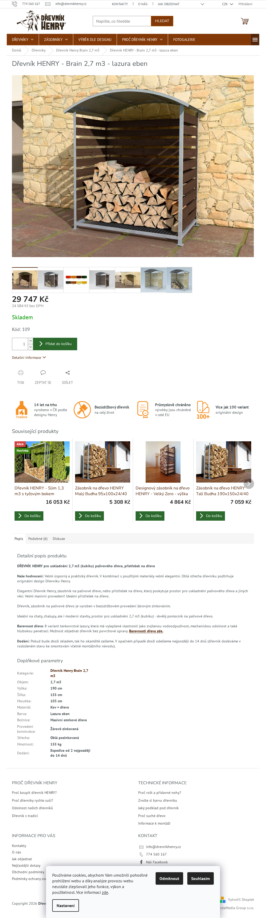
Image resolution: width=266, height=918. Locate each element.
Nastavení (66, 905)
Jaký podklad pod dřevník (158, 808)
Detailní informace (26, 357)
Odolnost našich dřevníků (32, 808)
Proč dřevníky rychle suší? (32, 800)
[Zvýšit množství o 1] (30, 341)
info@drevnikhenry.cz (163, 846)
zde (105, 892)
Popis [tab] (19, 538)
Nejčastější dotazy (26, 865)
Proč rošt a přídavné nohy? (159, 792)
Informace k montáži (154, 823)
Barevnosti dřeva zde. (146, 631)
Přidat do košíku (58, 343)
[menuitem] (23, 39)
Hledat (162, 20)
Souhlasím (200, 878)
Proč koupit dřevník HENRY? (34, 792)
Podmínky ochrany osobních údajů (39, 878)
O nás (143, 4)
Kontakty (120, 4)
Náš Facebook (157, 862)
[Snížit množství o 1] (30, 347)
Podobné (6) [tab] (38, 538)
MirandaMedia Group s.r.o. (233, 908)
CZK (225, 4)
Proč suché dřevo (151, 815)
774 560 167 (156, 854)
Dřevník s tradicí (25, 815)
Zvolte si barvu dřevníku (157, 800)
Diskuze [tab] (59, 538)
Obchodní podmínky (28, 872)
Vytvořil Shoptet (241, 899)
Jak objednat (168, 4)
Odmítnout (169, 878)
